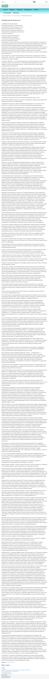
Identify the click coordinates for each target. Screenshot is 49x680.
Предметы (12, 9)
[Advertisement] (36, 32)
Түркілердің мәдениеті (6, 672)
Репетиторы (16, 12)
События (36, 9)
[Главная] (5, 6)
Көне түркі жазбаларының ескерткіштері (10, 671)
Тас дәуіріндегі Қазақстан (7, 673)
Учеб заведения (7, 12)
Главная (4, 15)
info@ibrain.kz (7, 677)
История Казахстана (16, 15)
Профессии (19, 9)
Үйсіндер (3, 668)
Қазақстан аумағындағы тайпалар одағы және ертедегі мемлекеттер (16, 670)
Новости (5, 9)
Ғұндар (3, 667)
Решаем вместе (28, 9)
